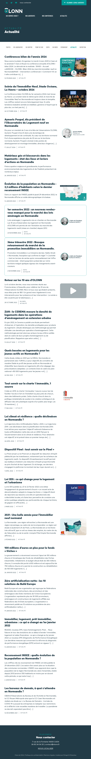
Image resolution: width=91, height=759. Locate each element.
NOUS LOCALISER (45, 748)
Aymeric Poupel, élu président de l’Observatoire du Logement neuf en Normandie (27, 122)
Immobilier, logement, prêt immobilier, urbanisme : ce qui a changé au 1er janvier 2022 (30, 622)
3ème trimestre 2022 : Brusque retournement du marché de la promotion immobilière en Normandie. (30, 245)
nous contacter (25, 3)
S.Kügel (65, 755)
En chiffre (29, 47)
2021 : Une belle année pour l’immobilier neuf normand (29, 516)
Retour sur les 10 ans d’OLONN (23, 280)
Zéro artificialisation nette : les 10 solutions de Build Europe (25, 582)
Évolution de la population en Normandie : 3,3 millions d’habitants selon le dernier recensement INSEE (30, 187)
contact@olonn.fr (52, 744)
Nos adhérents (30, 16)
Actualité (73, 47)
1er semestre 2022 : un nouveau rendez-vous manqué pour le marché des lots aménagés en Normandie (31, 212)
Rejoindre (75, 3)
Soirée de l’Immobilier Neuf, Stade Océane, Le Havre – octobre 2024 (31, 88)
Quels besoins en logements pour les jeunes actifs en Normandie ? (27, 352)
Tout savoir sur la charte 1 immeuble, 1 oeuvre (28, 385)
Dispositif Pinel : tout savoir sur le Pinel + (29, 449)
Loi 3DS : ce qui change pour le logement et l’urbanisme (29, 481)
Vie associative (18, 47)
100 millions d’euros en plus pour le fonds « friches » (30, 549)
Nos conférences (47, 16)
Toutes (8, 47)
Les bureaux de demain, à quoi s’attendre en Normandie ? (30, 690)
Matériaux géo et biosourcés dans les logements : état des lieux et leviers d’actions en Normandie (27, 159)
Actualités (63, 16)
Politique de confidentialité (34, 755)
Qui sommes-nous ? (12, 16)
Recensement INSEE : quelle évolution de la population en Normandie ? (30, 657)
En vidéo (55, 47)
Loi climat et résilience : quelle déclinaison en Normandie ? (31, 418)
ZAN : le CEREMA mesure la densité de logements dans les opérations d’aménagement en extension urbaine (28, 315)
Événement (64, 47)
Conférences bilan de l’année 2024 (26, 56)
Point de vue (39, 47)
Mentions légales (49, 755)
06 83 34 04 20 (37, 744)
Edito (47, 47)
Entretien (83, 47)
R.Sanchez (73, 755)
